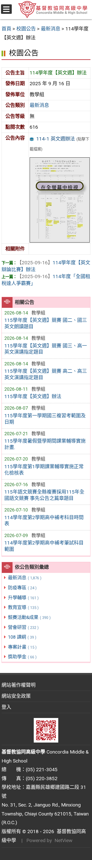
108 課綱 (22, 637)
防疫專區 (22, 587)
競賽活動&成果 (29, 617)
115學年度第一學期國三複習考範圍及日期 (45, 419)
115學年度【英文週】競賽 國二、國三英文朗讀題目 (45, 323)
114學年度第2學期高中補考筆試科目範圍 (44, 546)
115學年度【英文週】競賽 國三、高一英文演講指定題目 (45, 349)
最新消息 (24, 577)
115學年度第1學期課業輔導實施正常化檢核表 (44, 470)
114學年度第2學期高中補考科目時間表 (44, 521)
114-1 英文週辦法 (55, 139)
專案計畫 (22, 647)
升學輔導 (23, 597)
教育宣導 (23, 607)
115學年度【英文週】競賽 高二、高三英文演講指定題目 (45, 374)
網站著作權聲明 (19, 685)
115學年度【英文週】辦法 (32, 396)
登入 (6, 707)
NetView (63, 840)
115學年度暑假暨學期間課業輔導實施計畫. (45, 444)
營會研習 (23, 627)
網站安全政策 (16, 696)
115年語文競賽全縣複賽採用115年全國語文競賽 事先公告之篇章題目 (44, 495)
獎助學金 (22, 656)
